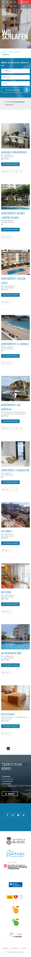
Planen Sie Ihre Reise (15, 52)
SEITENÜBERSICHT (15, 948)
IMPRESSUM (5, 948)
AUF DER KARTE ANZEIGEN (12, 90)
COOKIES (24, 948)
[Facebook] (3, 2)
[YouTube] (11, 2)
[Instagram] (7, 2)
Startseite (3, 52)
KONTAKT (11, 794)
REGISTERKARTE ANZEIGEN (10, 164)
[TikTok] (15, 2)
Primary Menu (27, 14)
